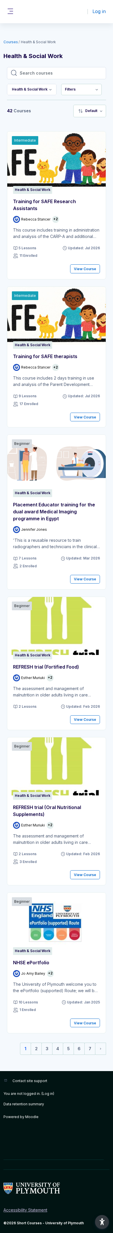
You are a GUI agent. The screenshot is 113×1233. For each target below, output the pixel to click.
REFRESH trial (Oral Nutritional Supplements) (47, 810)
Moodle (32, 1117)
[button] (102, 1222)
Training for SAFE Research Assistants (44, 204)
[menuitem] (81, 89)
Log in (99, 11)
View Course (85, 269)
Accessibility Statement (25, 1209)
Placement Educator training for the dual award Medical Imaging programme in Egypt (54, 511)
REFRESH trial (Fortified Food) (46, 667)
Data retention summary (23, 1104)
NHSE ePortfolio (31, 962)
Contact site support (29, 1081)
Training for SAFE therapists (45, 356)
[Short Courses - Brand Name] (56, 1188)
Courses (10, 42)
